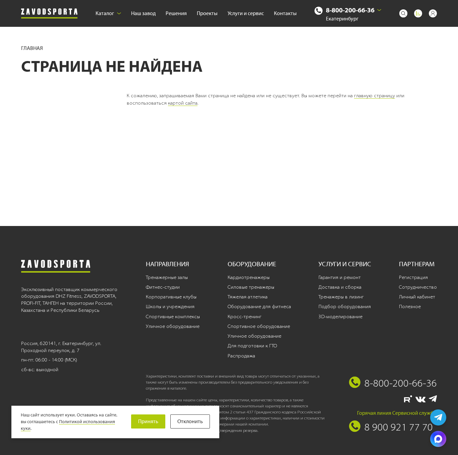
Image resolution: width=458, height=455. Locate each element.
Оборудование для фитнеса (259, 306)
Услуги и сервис (246, 13)
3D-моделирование (340, 316)
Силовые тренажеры (251, 287)
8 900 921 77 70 (398, 426)
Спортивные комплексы (173, 316)
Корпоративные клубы (171, 296)
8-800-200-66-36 (350, 10)
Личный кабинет (417, 296)
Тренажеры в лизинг (341, 296)
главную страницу (374, 95)
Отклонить (190, 421)
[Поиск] (403, 13)
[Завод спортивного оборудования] (49, 13)
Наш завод (143, 13)
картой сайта (182, 103)
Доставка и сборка (340, 287)
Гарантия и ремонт (340, 277)
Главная (32, 48)
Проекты (207, 13)
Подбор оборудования (345, 306)
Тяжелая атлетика (248, 296)
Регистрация (413, 277)
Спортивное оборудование (259, 326)
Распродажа (241, 355)
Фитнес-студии (163, 287)
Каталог (105, 13)
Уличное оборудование (172, 326)
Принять (148, 421)
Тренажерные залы (167, 277)
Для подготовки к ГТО (252, 345)
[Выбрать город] (379, 10)
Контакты (285, 13)
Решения (176, 13)
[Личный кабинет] (433, 13)
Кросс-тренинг (245, 316)
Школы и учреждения (170, 306)
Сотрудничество (418, 287)
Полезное (410, 306)
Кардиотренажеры (249, 277)
